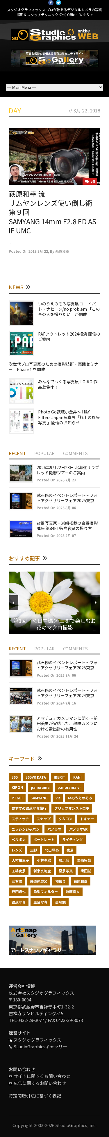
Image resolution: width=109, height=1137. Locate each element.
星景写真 (66, 870)
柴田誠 (86, 870)
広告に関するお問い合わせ (40, 1083)
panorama (40, 787)
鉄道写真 (19, 902)
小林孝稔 (44, 860)
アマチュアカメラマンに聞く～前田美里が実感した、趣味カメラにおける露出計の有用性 (67, 723)
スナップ (44, 818)
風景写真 (40, 902)
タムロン (65, 818)
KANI (77, 776)
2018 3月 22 (38, 251)
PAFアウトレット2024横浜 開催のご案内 (69, 336)
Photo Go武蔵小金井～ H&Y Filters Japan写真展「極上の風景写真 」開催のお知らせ (69, 417)
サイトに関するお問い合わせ (42, 1076)
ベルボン (19, 839)
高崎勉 (60, 902)
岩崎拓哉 (84, 860)
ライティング (72, 839)
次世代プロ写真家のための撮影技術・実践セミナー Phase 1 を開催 (53, 366)
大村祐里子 (20, 860)
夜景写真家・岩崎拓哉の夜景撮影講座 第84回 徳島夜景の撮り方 (67, 525)
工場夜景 (19, 870)
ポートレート (43, 839)
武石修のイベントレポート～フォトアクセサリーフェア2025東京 (67, 497)
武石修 (17, 881)
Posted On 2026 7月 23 (56, 479)
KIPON (17, 787)
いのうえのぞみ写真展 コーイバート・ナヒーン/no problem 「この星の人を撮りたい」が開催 (69, 309)
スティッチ (20, 818)
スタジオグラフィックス (37, 1040)
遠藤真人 (73, 891)
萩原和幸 (62, 251)
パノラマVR (78, 829)
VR (58, 797)
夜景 (70, 849)
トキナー (87, 818)
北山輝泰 (52, 849)
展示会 (64, 860)
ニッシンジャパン (26, 829)
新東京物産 (42, 870)
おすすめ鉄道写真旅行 (29, 808)
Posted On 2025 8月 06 (56, 507)
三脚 (33, 849)
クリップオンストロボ (71, 808)
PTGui (17, 797)
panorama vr (69, 787)
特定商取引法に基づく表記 (35, 1095)
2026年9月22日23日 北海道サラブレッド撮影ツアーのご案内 (68, 470)
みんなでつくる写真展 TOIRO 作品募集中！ (67, 384)
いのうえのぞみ (80, 797)
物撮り (60, 881)
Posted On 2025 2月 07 (56, 535)
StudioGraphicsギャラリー (40, 1046)
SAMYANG (39, 797)
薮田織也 (19, 891)
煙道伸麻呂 (38, 881)
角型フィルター (45, 891)
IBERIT (59, 776)
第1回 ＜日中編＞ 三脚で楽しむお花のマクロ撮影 (54, 624)
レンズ (17, 849)
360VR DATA (36, 776)
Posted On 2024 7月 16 (56, 702)
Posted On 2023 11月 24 (57, 736)
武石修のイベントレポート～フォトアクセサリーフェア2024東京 (67, 692)
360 (15, 776)
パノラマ (54, 829)
